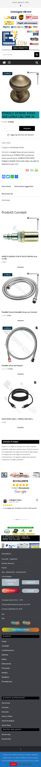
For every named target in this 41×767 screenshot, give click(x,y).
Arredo (4, 641)
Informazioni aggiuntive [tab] (23, 186)
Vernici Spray (6, 725)
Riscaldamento (7, 681)
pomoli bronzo (7, 155)
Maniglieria (5, 677)
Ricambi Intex (6, 739)
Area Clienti (10, 591)
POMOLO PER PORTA (26, 158)
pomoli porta (12, 158)
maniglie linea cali (17, 152)
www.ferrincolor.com (10, 164)
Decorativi (5, 712)
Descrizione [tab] (6, 186)
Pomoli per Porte (17, 147)
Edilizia (4, 659)
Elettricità (5, 655)
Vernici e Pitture (7, 716)
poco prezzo (29, 152)
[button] (37, 74)
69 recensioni (24, 488)
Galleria (26, 623)
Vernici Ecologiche (8, 721)
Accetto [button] (13, 764)
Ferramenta (6, 668)
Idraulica (4, 672)
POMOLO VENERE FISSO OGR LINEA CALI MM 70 (20, 161)
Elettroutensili (6, 664)
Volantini (15, 623)
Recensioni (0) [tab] (7, 194)
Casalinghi (5, 646)
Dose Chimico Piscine (20, 630)
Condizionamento (8, 650)
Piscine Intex (6, 734)
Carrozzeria (6, 703)
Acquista (27, 128)
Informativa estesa (24, 764)
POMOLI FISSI (19, 155)
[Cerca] (36, 54)
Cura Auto (5, 707)
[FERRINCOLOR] (4, 62)
